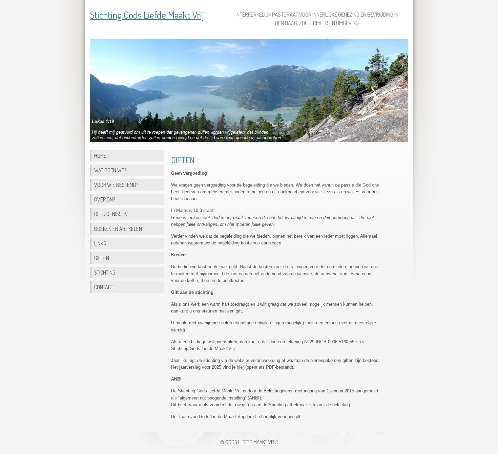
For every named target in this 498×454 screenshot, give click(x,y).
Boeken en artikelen (118, 228)
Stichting (105, 272)
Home (100, 155)
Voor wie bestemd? (116, 184)
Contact (103, 286)
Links (100, 243)
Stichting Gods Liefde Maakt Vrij (147, 15)
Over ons (105, 199)
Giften (101, 257)
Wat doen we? (110, 170)
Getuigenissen (110, 213)
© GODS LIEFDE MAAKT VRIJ (249, 442)
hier (240, 367)
